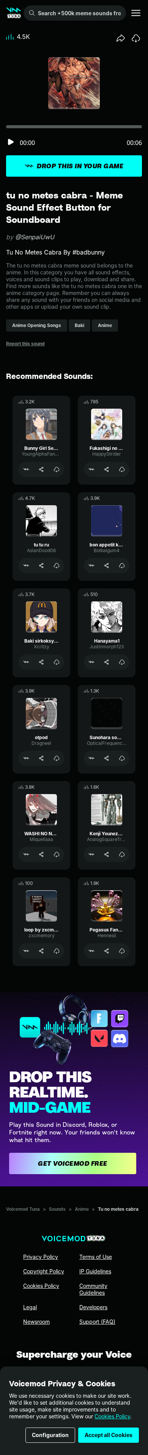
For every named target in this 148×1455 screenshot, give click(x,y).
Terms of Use (95, 1257)
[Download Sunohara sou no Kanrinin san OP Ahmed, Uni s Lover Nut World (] (121, 758)
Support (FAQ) (97, 1321)
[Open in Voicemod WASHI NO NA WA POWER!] (26, 854)
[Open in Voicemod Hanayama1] (91, 662)
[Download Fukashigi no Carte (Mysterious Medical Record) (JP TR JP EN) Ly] (121, 469)
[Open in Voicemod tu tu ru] (26, 565)
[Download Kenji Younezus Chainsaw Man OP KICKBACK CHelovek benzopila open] (121, 854)
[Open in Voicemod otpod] (26, 758)
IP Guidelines (95, 1271)
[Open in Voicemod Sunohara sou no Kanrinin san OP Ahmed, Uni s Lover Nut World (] (91, 758)
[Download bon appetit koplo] (121, 565)
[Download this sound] (136, 38)
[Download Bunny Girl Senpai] (56, 469)
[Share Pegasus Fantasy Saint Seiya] (106, 951)
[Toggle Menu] (136, 13)
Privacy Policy (40, 1257)
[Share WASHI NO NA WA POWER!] (41, 854)
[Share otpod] (41, 758)
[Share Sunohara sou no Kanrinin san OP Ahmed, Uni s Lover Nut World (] (106, 758)
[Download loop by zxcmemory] (56, 951)
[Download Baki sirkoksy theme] (56, 662)
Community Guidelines (93, 1289)
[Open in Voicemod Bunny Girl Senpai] (26, 469)
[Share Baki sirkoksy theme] (41, 662)
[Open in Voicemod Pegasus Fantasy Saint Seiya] (91, 951)
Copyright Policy (43, 1271)
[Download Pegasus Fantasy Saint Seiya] (121, 951)
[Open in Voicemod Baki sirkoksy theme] (26, 662)
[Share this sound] (121, 38)
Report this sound (25, 343)
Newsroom (36, 1321)
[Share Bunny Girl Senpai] (41, 469)
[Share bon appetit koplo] (106, 565)
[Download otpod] (56, 758)
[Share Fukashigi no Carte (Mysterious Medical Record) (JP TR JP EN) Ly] (106, 469)
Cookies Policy (112, 1416)
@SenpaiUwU (34, 237)
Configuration (50, 1435)
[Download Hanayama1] (121, 662)
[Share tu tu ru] (41, 565)
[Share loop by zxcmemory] (41, 951)
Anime (82, 1209)
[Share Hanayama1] (106, 662)
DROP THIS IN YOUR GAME (80, 166)
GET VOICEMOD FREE (72, 1163)
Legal (30, 1307)
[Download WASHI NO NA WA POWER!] (56, 854)
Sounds (57, 1209)
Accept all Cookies (108, 1435)
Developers (93, 1307)
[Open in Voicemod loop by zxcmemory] (26, 951)
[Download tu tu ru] (56, 565)
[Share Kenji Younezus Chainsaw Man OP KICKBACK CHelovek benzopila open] (106, 854)
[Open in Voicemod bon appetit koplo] (91, 565)
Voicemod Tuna (23, 1209)
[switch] (10, 142)
